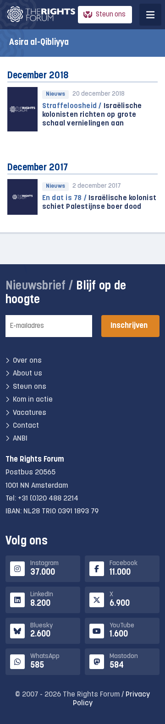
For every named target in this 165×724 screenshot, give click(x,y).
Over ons (27, 361)
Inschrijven (129, 326)
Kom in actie (33, 399)
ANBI (20, 438)
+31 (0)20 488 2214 (48, 498)
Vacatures (29, 413)
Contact (26, 426)
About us (27, 373)
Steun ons (111, 14)
